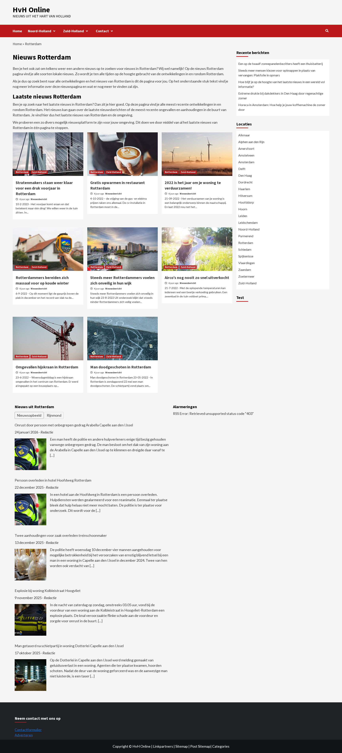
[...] (52, 455)
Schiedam (244, 249)
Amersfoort (246, 148)
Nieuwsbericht (39, 199)
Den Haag (245, 175)
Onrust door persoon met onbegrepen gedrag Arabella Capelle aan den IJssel (74, 425)
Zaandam (244, 269)
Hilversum (245, 195)
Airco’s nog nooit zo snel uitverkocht (197, 277)
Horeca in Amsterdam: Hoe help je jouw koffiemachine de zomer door (281, 107)
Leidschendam (248, 222)
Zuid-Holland (73, 31)
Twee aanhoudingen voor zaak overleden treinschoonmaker (61, 535)
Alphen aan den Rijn (251, 142)
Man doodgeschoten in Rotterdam (120, 366)
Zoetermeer (246, 276)
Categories (220, 746)
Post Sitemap (200, 746)
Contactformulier (28, 729)
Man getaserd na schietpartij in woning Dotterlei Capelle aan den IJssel (69, 646)
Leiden (242, 216)
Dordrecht (245, 182)
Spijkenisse (245, 256)
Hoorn (242, 209)
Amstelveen (246, 155)
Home (17, 31)
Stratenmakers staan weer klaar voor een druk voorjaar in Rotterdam (44, 188)
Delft (241, 169)
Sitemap (181, 746)
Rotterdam (22, 172)
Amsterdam (246, 162)
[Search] (326, 30)
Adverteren (24, 735)
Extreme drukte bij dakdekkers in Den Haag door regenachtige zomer (280, 95)
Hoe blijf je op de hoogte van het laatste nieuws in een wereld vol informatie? (281, 84)
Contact (102, 31)
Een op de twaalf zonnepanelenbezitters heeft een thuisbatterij (280, 63)
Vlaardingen (246, 263)
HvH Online (31, 9)
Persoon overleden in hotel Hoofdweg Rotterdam (53, 480)
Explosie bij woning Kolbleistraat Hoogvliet (48, 590)
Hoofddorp (246, 202)
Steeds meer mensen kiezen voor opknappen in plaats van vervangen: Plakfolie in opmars (276, 72)
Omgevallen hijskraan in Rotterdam (47, 366)
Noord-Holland (39, 31)
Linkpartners (163, 746)
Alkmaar (244, 135)
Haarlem (244, 189)
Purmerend (245, 236)
